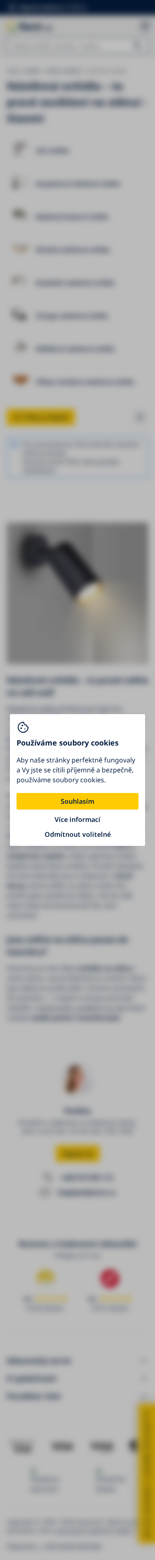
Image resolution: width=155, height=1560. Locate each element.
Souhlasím (77, 801)
